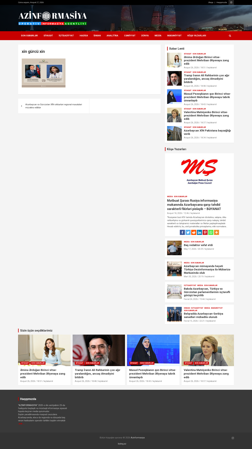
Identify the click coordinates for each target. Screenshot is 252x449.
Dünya (145, 35)
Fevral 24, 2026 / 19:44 (194, 299)
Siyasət (48, 35)
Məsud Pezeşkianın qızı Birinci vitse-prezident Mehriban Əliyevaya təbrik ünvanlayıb (207, 97)
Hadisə (84, 35)
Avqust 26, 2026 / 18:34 (195, 137)
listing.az (122, 443)
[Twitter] (188, 232)
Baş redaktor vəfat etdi (198, 245)
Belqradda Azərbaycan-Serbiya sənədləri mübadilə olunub (203, 315)
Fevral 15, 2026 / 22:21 (194, 321)
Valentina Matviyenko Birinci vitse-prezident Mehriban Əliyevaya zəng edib (206, 115)
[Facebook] (182, 232)
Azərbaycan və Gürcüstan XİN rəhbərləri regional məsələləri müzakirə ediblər (53, 106)
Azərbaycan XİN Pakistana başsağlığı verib (207, 132)
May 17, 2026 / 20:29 (193, 249)
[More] (216, 232)
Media (158, 35)
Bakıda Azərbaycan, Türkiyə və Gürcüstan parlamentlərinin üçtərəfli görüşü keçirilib (207, 292)
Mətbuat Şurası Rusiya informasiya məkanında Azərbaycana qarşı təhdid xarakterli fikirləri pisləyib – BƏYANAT (194, 205)
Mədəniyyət (174, 35)
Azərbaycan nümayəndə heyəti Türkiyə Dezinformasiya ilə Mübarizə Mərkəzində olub (207, 269)
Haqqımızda (222, 2)
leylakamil (212, 67)
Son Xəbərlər (29, 35)
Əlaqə (210, 2)
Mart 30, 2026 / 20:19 (193, 276)
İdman (97, 35)
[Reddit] (193, 232)
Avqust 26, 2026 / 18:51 (195, 67)
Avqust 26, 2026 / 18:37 (195, 122)
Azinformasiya (138, 437)
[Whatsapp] (210, 232)
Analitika (112, 35)
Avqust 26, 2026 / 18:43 (195, 104)
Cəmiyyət (129, 35)
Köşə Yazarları (196, 35)
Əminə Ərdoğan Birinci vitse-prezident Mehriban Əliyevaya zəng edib (206, 60)
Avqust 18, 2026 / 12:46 (178, 213)
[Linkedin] (199, 232)
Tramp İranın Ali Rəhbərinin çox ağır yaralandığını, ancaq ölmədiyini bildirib (206, 79)
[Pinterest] (205, 232)
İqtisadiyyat (66, 35)
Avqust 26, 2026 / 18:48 (195, 86)
